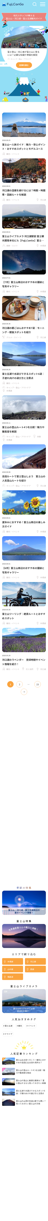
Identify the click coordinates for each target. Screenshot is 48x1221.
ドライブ (8, 1034)
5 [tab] (32, 74)
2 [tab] (20, 74)
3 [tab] (24, 74)
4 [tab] (28, 74)
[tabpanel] (24, 48)
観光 (20, 1025)
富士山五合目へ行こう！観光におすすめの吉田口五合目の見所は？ (31, 1061)
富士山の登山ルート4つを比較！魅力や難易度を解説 (30, 1071)
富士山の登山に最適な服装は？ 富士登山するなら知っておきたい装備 (31, 1081)
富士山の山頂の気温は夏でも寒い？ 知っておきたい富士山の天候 (31, 1102)
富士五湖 (8, 1025)
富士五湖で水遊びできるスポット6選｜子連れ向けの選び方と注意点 (30, 1092)
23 (37, 684)
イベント (31, 1025)
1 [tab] (16, 74)
